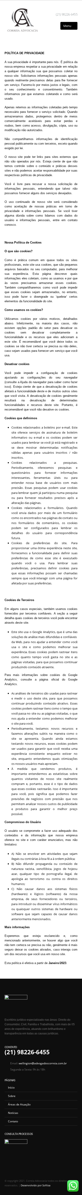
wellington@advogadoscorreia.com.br (43, 1063)
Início (11, 1087)
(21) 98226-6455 (66, 14)
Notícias (13, 1113)
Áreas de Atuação (19, 1104)
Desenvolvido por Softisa (35, 1185)
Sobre (11, 1096)
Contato (13, 1121)
